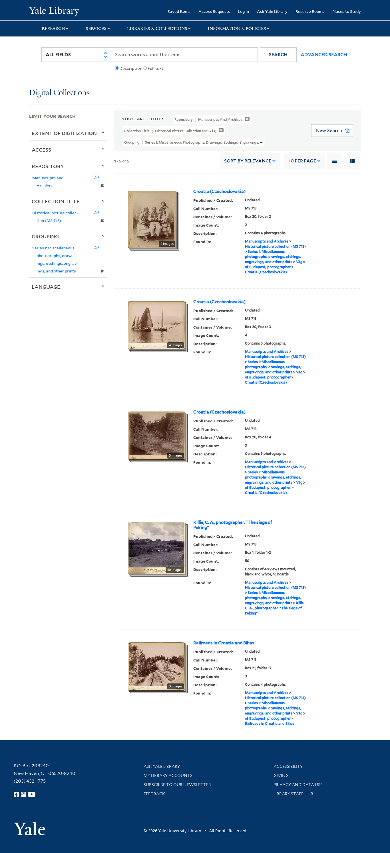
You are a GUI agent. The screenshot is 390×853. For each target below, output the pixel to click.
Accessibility (288, 766)
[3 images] (156, 435)
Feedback (154, 793)
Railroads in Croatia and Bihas (223, 643)
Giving (281, 775)
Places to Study (346, 11)
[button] (278, 54)
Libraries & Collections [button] (157, 28)
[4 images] (156, 324)
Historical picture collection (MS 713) (275, 246)
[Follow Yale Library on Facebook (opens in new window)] (16, 794)
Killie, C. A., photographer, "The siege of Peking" (232, 525)
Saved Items (179, 11)
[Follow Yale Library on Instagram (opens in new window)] (23, 794)
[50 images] (156, 547)
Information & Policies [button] (237, 28)
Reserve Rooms (309, 11)
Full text (155, 68)
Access (41, 149)
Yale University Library (54, 11)
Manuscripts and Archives (266, 241)
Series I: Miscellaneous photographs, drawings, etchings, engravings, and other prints (273, 256)
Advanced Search (324, 54)
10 (302, 161)
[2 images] (152, 219)
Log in (243, 11)
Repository (48, 166)
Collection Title (56, 201)
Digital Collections (59, 93)
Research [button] (53, 28)
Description (130, 68)
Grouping (45, 236)
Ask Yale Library (272, 11)
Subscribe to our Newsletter (177, 784)
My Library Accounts (168, 775)
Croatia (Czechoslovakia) (219, 191)
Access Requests (214, 11)
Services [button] (96, 28)
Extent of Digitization (64, 133)
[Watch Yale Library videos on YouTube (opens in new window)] (31, 794)
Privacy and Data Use (298, 784)
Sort (247, 161)
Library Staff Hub (293, 793)
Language (46, 286)
